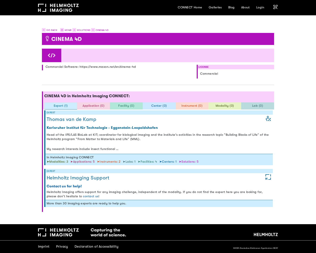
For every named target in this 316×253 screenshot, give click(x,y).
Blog (231, 7)
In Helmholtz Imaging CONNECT (70, 157)
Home (68, 30)
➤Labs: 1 (130, 162)
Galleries (215, 7)
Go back (51, 30)
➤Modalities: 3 (58, 162)
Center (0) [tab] (159, 106)
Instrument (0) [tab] (191, 106)
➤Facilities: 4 (148, 162)
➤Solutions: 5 (188, 162)
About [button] (245, 7)
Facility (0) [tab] (126, 106)
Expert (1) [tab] (61, 106)
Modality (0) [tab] (225, 106)
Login (260, 7)
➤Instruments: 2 (109, 162)
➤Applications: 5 (83, 162)
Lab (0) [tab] (257, 106)
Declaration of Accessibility (97, 246)
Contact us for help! (64, 186)
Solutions (84, 30)
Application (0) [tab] (93, 106)
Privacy (62, 246)
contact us (90, 196)
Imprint (44, 246)
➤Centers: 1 (168, 162)
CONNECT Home (190, 7)
